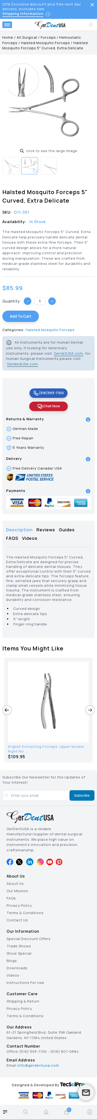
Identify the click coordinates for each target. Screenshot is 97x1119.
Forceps (48, 37)
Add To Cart (20, 316)
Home (7, 37)
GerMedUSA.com (22, 364)
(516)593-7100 (51, 392)
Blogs (12, 960)
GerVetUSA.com (68, 353)
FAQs (11, 898)
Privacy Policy (19, 905)
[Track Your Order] (91, 25)
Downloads (17, 968)
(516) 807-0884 (64, 1051)
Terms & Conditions (25, 913)
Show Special (19, 953)
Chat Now (51, 406)
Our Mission (17, 891)
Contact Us (17, 920)
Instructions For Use (25, 982)
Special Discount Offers (29, 938)
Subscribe (82, 795)
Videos (13, 975)
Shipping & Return (23, 1001)
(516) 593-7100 (33, 1051)
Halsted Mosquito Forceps (45, 42)
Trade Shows (19, 946)
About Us (15, 883)
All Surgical (27, 37)
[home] (46, 1112)
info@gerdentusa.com (38, 1065)
